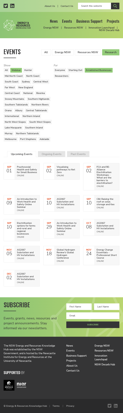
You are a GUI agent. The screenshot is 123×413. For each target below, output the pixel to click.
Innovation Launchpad (101, 27)
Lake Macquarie (13, 127)
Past (78, 154)
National (28, 93)
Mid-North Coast (14, 76)
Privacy (70, 406)
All (46, 52)
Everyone (60, 70)
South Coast (11, 81)
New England (25, 87)
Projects (113, 21)
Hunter (28, 70)
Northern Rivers (40, 104)
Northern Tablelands (27, 133)
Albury (18, 110)
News (54, 21)
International (12, 116)
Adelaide (44, 139)
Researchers (61, 76)
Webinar (16, 70)
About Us (50, 6)
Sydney (26, 81)
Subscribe (93, 324)
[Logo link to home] (17, 24)
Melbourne (10, 139)
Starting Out (75, 70)
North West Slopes (15, 121)
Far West (10, 87)
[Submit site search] (115, 6)
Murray (8, 133)
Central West (40, 81)
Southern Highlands (38, 99)
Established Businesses (98, 70)
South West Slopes (40, 121)
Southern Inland (34, 127)
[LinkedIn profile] (12, 6)
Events (67, 21)
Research (111, 52)
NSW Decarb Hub (109, 30)
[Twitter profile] (6, 6)
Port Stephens (28, 139)
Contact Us (67, 6)
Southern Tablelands (16, 104)
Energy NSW (51, 27)
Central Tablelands (36, 110)
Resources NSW (73, 27)
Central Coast (12, 93)
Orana (8, 110)
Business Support (89, 21)
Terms (56, 406)
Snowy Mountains (14, 99)
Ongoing (52, 154)
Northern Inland (31, 116)
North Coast (32, 76)
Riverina (40, 93)
